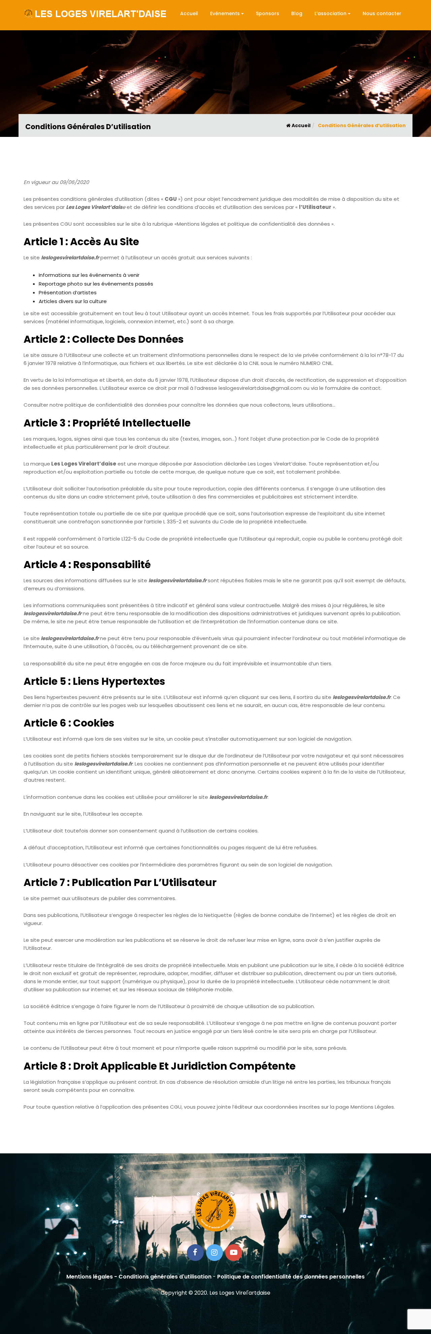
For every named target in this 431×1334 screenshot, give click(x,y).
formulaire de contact (352, 388)
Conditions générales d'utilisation (165, 1277)
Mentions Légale (371, 1106)
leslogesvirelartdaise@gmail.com (260, 388)
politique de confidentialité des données (116, 404)
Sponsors (267, 13)
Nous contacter (382, 13)
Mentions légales (89, 1277)
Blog (296, 13)
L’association (330, 13)
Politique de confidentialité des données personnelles (291, 1277)
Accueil (189, 13)
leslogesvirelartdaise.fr (70, 257)
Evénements (225, 13)
